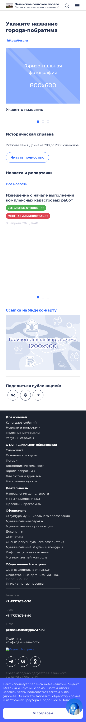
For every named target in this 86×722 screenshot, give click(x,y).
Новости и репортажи (23, 427)
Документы (14, 531)
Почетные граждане (21, 455)
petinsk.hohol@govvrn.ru (25, 630)
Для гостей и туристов (23, 476)
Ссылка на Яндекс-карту (31, 310)
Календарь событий (21, 422)
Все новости (17, 184)
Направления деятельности (27, 493)
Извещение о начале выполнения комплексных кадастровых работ (40, 198)
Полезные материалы (23, 433)
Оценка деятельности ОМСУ (28, 570)
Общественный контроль (26, 564)
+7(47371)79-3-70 (18, 601)
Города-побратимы (20, 471)
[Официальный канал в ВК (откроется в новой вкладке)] (23, 661)
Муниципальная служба (24, 521)
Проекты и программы (23, 504)
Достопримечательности (25, 466)
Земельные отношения (26, 207)
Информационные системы (27, 552)
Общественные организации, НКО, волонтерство (33, 576)
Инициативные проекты (25, 583)
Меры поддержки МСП (24, 499)
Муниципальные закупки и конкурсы (34, 547)
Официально (16, 510)
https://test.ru (17, 40)
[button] (38, 121)
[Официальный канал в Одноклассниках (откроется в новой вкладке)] (35, 661)
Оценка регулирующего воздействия (35, 542)
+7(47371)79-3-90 (18, 615)
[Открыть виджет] (74, 706)
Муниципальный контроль (26, 557)
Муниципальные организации (29, 526)
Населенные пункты (21, 481)
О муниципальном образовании (31, 445)
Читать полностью (27, 157)
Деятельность (17, 488)
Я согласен (43, 713)
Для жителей (16, 417)
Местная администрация (28, 215)
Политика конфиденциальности (23, 640)
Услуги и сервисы (20, 438)
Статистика (14, 537)
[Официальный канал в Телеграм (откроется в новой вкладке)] (11, 661)
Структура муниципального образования (38, 516)
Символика (14, 450)
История (12, 460)
